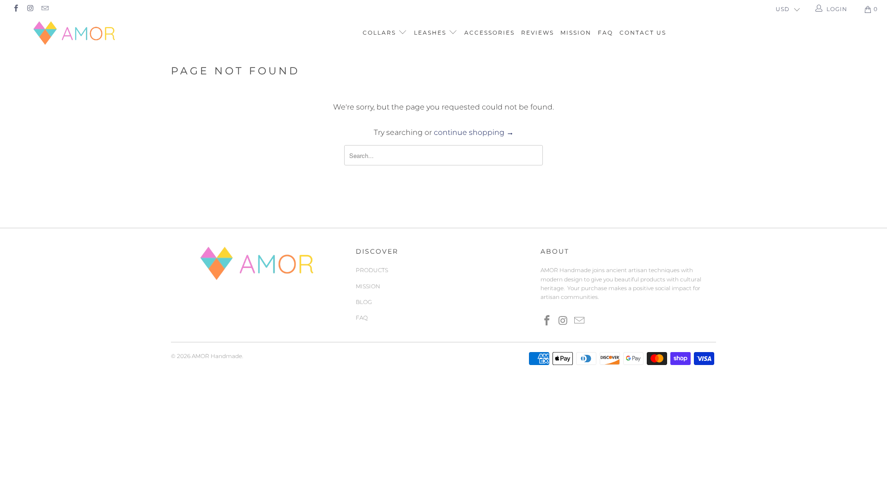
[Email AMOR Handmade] (45, 9)
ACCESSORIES (489, 32)
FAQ (605, 32)
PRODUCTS (372, 270)
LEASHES (431, 32)
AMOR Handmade (217, 356)
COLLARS (380, 32)
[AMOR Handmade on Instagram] (30, 9)
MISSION (575, 32)
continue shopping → (474, 132)
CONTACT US (643, 32)
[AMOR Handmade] (75, 33)
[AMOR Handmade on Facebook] (15, 9)
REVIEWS (537, 32)
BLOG (364, 301)
